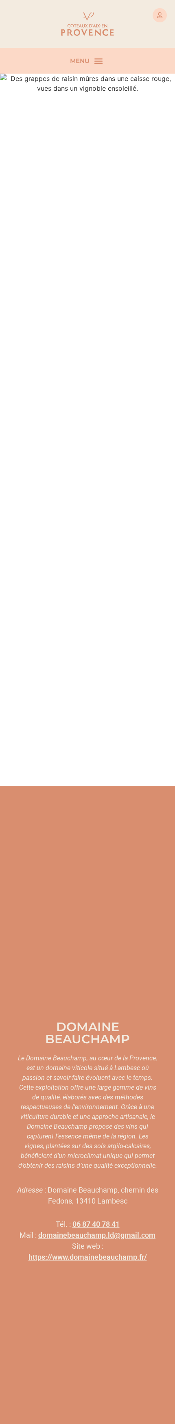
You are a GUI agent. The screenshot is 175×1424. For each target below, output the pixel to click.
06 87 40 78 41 (96, 1224)
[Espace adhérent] (160, 15)
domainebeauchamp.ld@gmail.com (96, 1235)
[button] (98, 61)
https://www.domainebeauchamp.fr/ (87, 1257)
